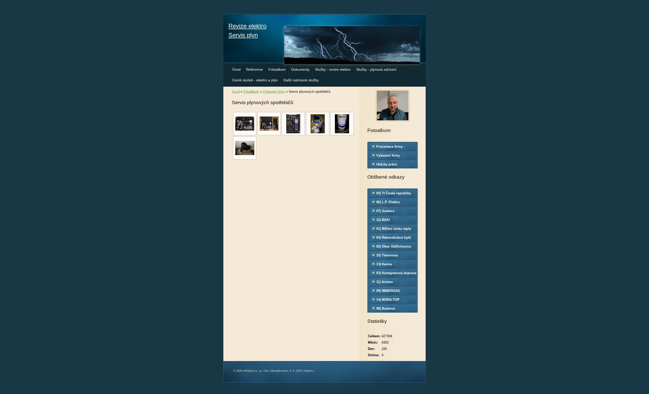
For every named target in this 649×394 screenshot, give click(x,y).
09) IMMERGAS (388, 291)
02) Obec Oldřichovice (393, 246)
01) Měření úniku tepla (393, 229)
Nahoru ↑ (309, 370)
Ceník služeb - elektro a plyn (255, 80)
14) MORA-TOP (388, 300)
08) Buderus (385, 308)
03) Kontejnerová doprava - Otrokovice (396, 274)
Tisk (266, 370)
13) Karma (384, 264)
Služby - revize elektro (333, 69)
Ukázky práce (386, 164)
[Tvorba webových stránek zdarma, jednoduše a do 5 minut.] (260, 371)
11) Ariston (384, 282)
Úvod (236, 69)
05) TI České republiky (393, 193)
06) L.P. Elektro (388, 202)
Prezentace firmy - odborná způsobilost (392, 148)
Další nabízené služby (301, 80)
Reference (254, 69)
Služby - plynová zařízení (376, 69)
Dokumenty (300, 69)
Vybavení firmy (274, 91)
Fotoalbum (277, 69)
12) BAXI (383, 220)
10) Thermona (387, 255)
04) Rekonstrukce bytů (393, 237)
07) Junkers (385, 211)
